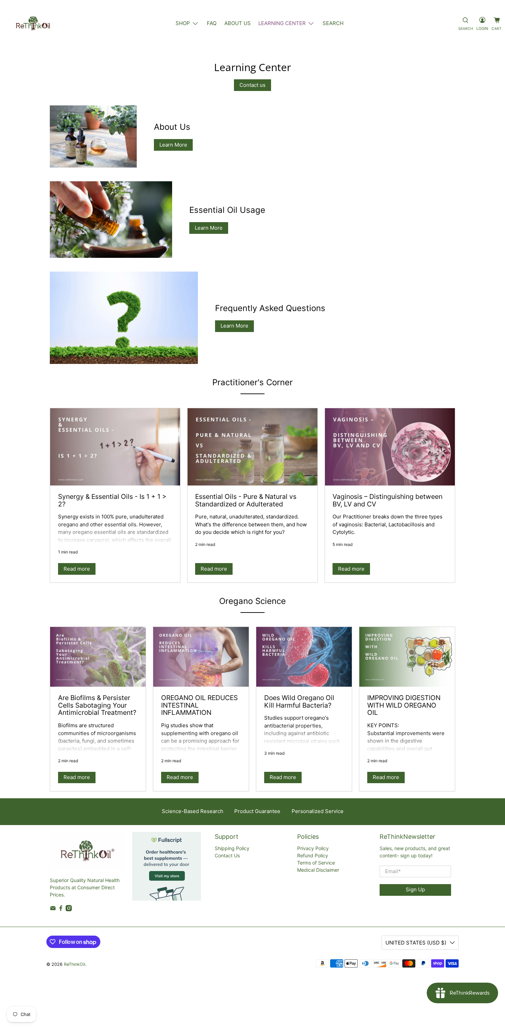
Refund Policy (312, 855)
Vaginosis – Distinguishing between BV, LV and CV (387, 500)
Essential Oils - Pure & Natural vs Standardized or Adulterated (245, 500)
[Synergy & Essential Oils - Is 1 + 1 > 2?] (115, 446)
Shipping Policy (232, 848)
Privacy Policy (313, 848)
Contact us (252, 85)
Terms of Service (316, 863)
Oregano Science (252, 601)
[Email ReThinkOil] (53, 909)
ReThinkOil (74, 964)
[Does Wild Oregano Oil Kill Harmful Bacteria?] (304, 657)
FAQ (211, 23)
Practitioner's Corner (252, 382)
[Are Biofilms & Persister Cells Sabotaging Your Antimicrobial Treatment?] (98, 657)
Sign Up (415, 889)
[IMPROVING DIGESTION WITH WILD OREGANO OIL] (407, 657)
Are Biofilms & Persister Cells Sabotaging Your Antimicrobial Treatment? (97, 705)
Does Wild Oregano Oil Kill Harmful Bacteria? (299, 701)
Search (333, 23)
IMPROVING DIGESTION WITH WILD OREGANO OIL (403, 705)
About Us (237, 23)
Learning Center (282, 23)
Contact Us (227, 855)
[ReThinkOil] (33, 23)
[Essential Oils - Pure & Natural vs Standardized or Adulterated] (252, 446)
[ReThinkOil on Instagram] (69, 909)
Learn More (173, 144)
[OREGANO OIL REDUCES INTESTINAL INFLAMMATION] (201, 657)
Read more (77, 568)
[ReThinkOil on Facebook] (61, 909)
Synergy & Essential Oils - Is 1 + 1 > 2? (112, 500)
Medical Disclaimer (318, 870)
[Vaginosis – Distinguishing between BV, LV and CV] (390, 446)
